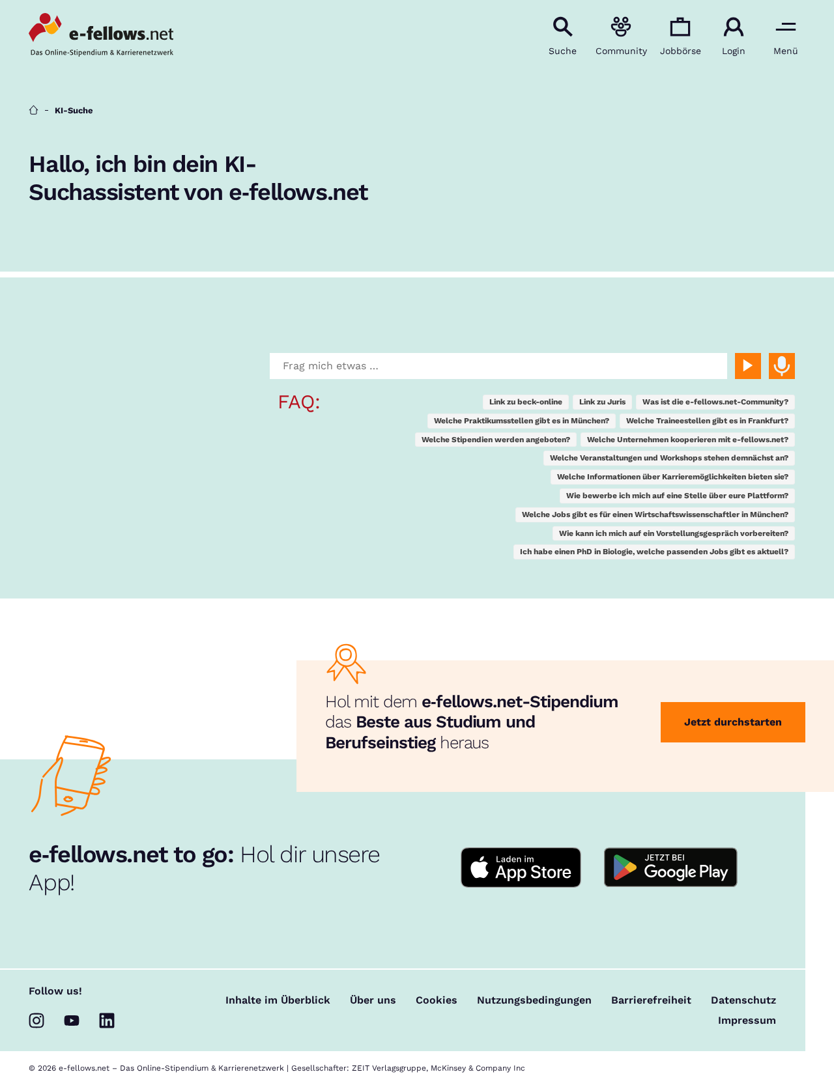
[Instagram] (36, 1020)
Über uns (373, 1000)
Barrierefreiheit (651, 1000)
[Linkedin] (107, 1020)
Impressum (747, 1020)
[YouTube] (71, 1020)
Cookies (436, 1000)
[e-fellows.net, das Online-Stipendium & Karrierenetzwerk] (101, 36)
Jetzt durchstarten (733, 722)
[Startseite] (33, 110)
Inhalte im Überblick (277, 1000)
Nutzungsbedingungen (534, 1000)
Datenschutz (743, 1000)
